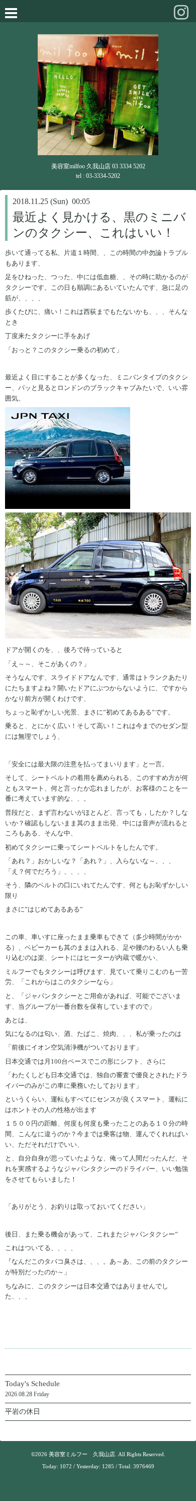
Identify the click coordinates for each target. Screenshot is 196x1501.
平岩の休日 (22, 1411)
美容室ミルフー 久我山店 (82, 1454)
